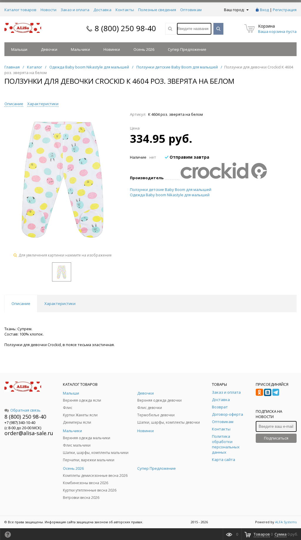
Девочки (49, 49)
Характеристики (42, 103)
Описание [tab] (20, 303)
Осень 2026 (143, 49)
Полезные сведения (157, 9)
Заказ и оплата (75, 9)
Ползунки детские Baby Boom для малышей (170, 189)
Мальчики (80, 49)
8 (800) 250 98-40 (125, 28)
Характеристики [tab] (60, 303)
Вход (264, 9)
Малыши (19, 49)
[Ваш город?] (247, 9)
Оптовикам (191, 9)
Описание (13, 103)
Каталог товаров (20, 9)
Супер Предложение (187, 49)
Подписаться (276, 438)
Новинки (111, 49)
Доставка (102, 9)
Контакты (125, 9)
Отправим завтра (188, 157)
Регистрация (285, 9)
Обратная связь (25, 410)
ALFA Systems (286, 522)
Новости (48, 9)
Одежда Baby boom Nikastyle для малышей (170, 194)
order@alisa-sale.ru (28, 433)
